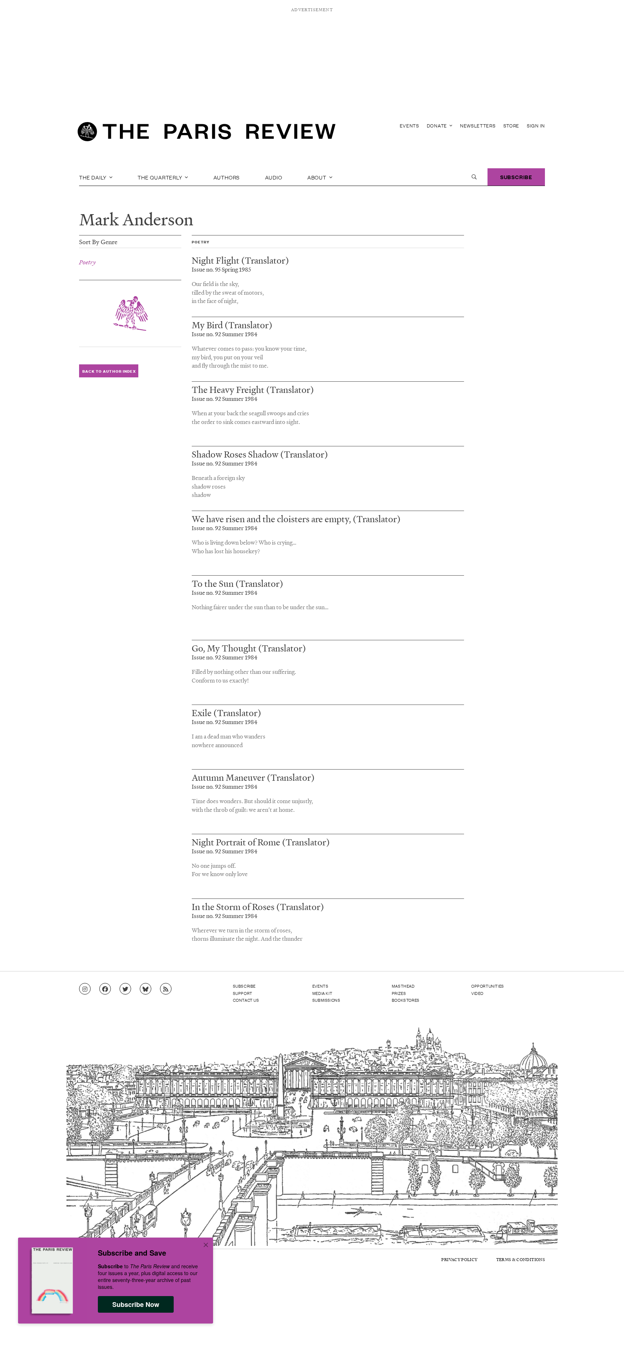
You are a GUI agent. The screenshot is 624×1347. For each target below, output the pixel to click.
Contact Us (246, 1000)
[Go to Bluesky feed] (145, 989)
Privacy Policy (459, 1259)
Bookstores (406, 1000)
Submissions (326, 1000)
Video (477, 993)
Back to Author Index (108, 371)
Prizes (399, 993)
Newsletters (478, 125)
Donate (437, 125)
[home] (206, 133)
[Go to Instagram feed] (85, 989)
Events (409, 125)
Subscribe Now (135, 1304)
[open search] (474, 177)
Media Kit (322, 993)
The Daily (93, 177)
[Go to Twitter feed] (125, 989)
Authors (226, 177)
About (317, 177)
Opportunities (487, 986)
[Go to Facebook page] (105, 989)
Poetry (87, 262)
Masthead (403, 986)
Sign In (536, 125)
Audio (273, 177)
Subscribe (516, 177)
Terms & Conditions (520, 1259)
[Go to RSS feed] (166, 989)
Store (511, 125)
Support (242, 993)
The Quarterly (160, 177)
